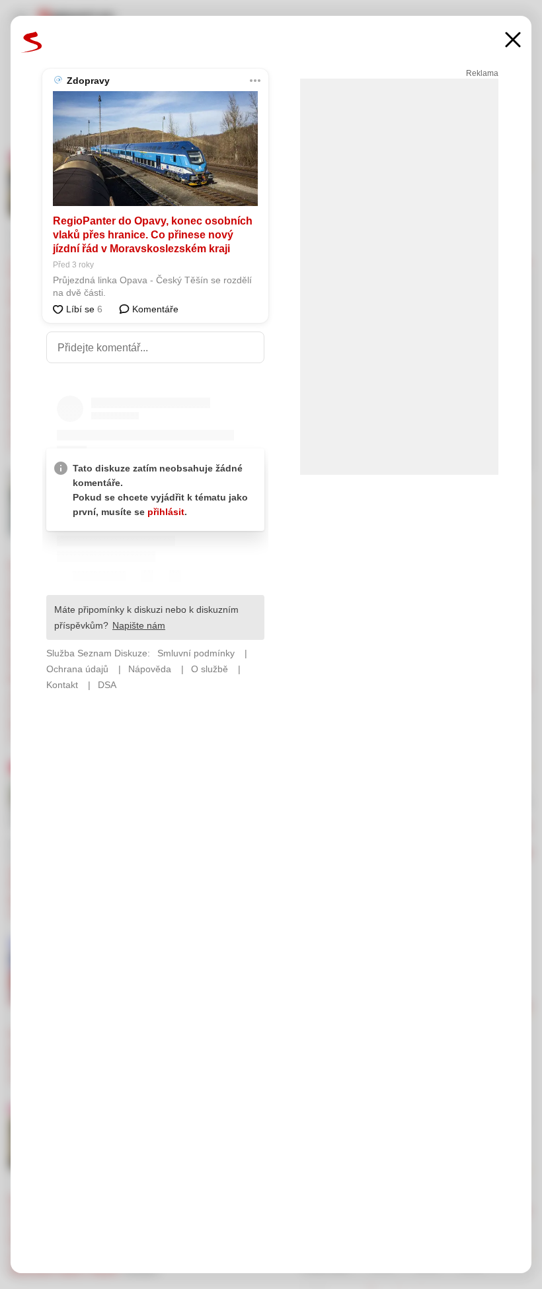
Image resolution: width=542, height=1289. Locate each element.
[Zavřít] (513, 41)
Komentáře (154, 309)
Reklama (482, 73)
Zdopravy (88, 80)
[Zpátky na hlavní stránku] (31, 42)
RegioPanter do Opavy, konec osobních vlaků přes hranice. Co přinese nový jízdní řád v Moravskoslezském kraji (152, 234)
